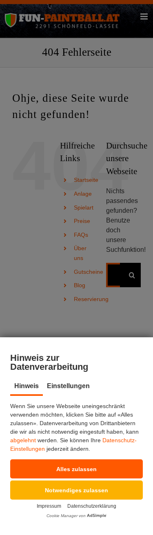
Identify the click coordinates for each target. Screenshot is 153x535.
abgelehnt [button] (23, 440)
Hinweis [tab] (26, 385)
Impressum (49, 506)
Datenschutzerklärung (91, 506)
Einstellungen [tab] (68, 385)
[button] (76, 468)
